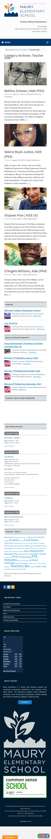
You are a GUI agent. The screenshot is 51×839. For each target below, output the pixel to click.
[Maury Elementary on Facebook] (5, 587)
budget (6, 540)
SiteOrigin (24, 821)
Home (17, 50)
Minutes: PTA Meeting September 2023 (22, 384)
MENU (8, 42)
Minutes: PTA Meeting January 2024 (21, 358)
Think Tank (40, 566)
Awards (19, 537)
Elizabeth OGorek (33, 94)
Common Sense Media (10, 620)
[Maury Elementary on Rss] (13, 587)
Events (14, 540)
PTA (14, 557)
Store (5, 614)
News (27, 551)
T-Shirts (39, 563)
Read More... (37, 316)
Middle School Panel (13, 551)
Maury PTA (29, 548)
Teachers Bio (19, 566)
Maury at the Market (33, 546)
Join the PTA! (10, 323)
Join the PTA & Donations (11, 604)
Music (21, 551)
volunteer (7, 569)
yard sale (22, 569)
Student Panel (32, 563)
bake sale (25, 537)
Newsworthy (10, 553)
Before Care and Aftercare (11, 610)
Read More (24, 702)
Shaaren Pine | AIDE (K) (21, 215)
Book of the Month (36, 537)
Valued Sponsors (8, 617)
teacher (44, 563)
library (7, 546)
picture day (8, 557)
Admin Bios (9, 537)
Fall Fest (21, 540)
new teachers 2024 (25, 554)
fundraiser (8, 543)
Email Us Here (39, 816)
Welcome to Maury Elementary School (22, 310)
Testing (32, 567)
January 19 (24, 543)
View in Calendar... (9, 446)
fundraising (17, 543)
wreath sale (15, 569)
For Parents (7, 607)
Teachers (24, 50)
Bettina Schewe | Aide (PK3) (24, 90)
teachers (7, 567)
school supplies (21, 563)
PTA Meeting (24, 557)
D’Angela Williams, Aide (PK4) (25, 271)
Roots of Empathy (23, 560)
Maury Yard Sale (37, 548)
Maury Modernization (19, 548)
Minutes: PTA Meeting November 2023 (22, 371)
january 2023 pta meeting (35, 543)
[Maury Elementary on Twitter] (9, 587)
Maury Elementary (33, 160)
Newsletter (37, 551)
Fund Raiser (31, 540)
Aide (15, 537)
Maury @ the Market (17, 546)
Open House (40, 553)
